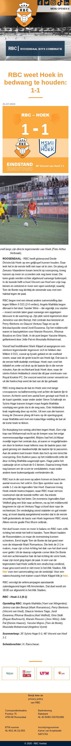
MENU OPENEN (59, 8)
